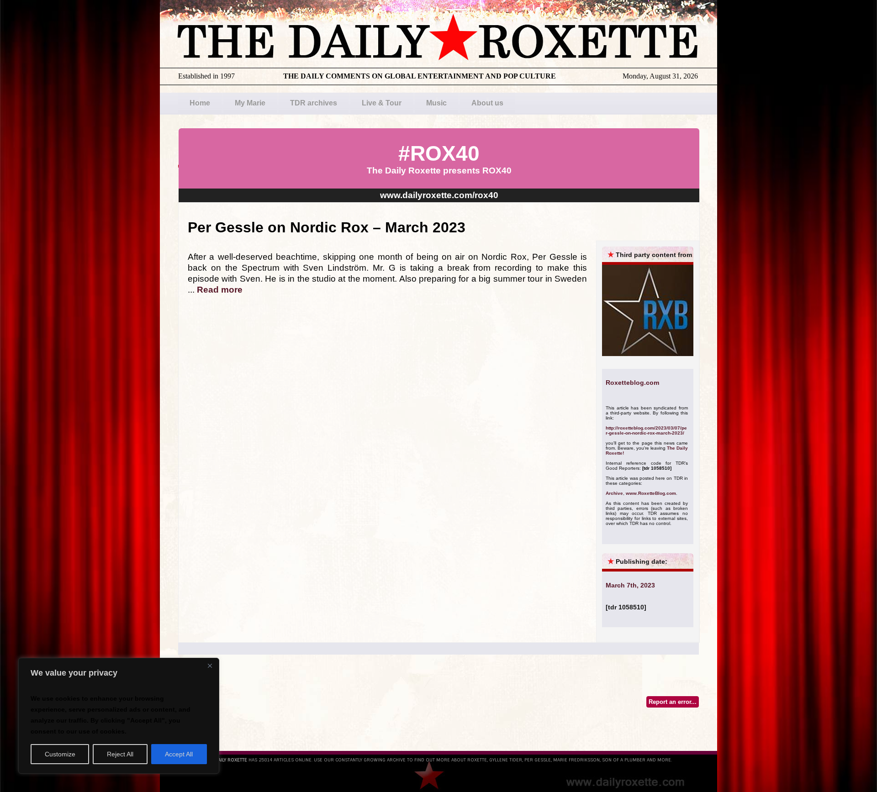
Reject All (120, 754)
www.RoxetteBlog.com (651, 493)
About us (487, 103)
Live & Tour (382, 103)
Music (436, 103)
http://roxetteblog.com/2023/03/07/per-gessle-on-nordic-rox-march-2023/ (646, 430)
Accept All (179, 754)
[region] (118, 716)
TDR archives (313, 103)
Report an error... (673, 701)
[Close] (209, 665)
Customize (60, 754)
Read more (220, 289)
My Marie (250, 103)
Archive (614, 493)
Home (200, 103)
